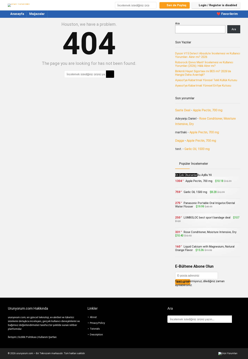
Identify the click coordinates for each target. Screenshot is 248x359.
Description (96, 334)
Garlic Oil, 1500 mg (197, 149)
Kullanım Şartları (47, 337)
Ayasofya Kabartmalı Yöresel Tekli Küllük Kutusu (206, 80)
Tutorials (95, 328)
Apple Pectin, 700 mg (207, 110)
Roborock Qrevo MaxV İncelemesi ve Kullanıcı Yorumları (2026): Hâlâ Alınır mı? (204, 64)
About (93, 317)
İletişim (12, 337)
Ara (177, 23)
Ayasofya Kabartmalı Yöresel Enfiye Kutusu (203, 85)
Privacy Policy (97, 322)
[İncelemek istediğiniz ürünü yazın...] (153, 5)
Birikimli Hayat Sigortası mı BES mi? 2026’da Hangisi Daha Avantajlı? (203, 72)
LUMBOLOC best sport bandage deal (207, 217)
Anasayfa (17, 14)
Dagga (179, 140)
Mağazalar (37, 14)
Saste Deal (182, 110)
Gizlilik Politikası (27, 337)
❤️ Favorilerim (227, 14)
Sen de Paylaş (176, 5)
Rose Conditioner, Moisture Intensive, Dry (210, 232)
